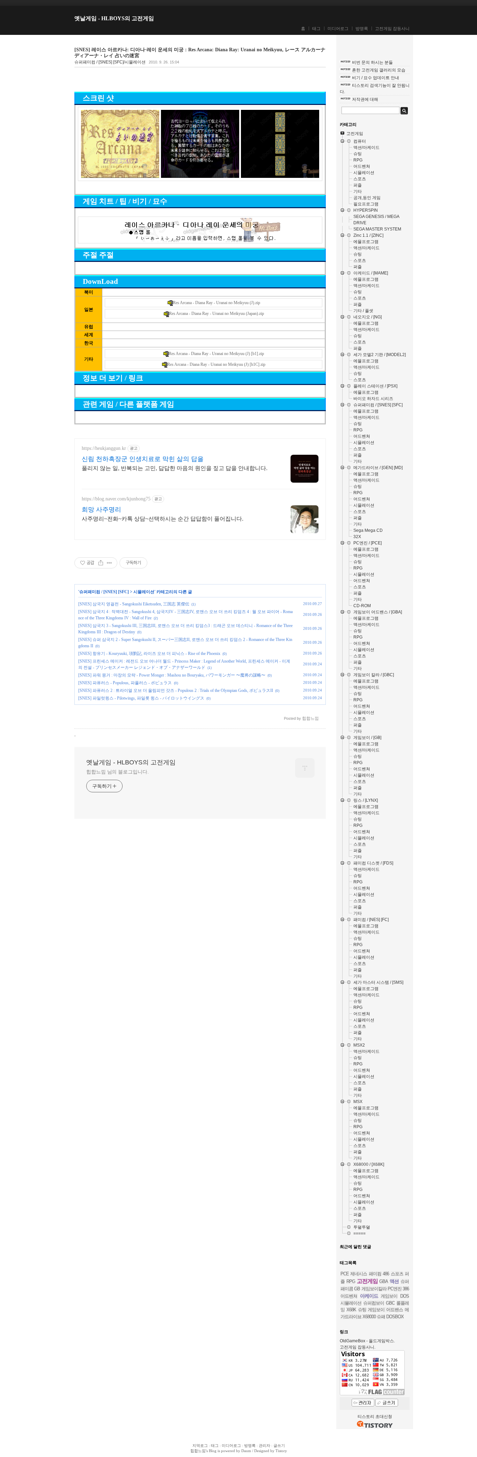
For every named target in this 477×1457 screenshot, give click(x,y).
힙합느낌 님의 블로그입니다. (117, 772)
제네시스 (358, 1273)
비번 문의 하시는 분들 (372, 62)
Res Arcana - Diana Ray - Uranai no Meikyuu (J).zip (216, 302)
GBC (390, 1303)
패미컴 (375, 1273)
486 (386, 1273)
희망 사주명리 (101, 509)
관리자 (264, 1445)
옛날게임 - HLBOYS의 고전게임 (114, 18)
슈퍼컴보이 (373, 1303)
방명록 (361, 28)
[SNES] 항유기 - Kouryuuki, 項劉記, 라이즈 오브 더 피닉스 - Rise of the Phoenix (149, 653)
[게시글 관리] (109, 563)
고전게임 (367, 1281)
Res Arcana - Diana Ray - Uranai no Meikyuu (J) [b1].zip (216, 353)
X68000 (369, 1316)
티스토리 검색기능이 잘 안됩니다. (375, 88)
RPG (350, 1281)
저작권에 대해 (365, 99)
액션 (394, 1281)
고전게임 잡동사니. (357, 1347)
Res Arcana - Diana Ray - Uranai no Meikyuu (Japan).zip (216, 313)
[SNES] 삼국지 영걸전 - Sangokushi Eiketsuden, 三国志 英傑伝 (133, 604)
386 (406, 1288)
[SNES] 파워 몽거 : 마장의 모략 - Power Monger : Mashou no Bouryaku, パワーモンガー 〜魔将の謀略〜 (171, 675)
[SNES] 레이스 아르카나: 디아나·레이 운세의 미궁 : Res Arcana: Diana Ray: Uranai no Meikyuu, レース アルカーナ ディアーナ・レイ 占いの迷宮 (199, 52)
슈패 (381, 1316)
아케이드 (369, 1296)
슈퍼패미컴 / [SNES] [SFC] (104, 591)
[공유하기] (100, 563)
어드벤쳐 (348, 1296)
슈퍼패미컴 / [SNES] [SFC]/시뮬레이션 (110, 62)
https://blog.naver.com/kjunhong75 (116, 498)
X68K (351, 1309)
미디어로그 (338, 28)
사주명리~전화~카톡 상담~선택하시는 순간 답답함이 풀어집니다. (162, 519)
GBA (383, 1281)
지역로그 (200, 1445)
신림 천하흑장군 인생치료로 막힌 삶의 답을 (143, 458)
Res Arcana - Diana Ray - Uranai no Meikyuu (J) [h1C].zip (216, 364)
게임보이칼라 (374, 1288)
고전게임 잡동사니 (392, 28)
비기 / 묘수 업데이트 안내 (375, 77)
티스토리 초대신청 (375, 1416)
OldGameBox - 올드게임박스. (367, 1340)
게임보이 (389, 1296)
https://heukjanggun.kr (104, 448)
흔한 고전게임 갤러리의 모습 (378, 70)
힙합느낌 (198, 1451)
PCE (344, 1273)
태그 (316, 28)
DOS (404, 1296)
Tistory (281, 1451)
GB (357, 1288)
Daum (246, 1451)
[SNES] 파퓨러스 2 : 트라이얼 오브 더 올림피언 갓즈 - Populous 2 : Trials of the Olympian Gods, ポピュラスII (175, 690)
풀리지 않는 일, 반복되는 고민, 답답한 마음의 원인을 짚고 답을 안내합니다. (174, 468)
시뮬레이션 (143, 591)
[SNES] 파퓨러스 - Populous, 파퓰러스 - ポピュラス (125, 682)
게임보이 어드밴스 (385, 1309)
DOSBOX (395, 1316)
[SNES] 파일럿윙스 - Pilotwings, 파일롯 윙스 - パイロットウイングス (141, 698)
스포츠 (397, 1273)
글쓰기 (279, 1445)
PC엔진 (395, 1288)
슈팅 (362, 1309)
